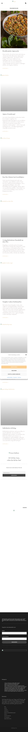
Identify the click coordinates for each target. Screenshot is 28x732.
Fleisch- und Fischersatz (8, 686)
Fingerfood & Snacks (21, 685)
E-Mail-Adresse (5, 636)
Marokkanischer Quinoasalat (11, 51)
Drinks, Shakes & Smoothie (8, 685)
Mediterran (13, 688)
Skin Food (18, 690)
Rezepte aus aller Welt (7, 690)
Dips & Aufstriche (15, 684)
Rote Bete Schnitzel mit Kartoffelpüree (13, 177)
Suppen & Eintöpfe (23, 690)
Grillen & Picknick (23, 686)
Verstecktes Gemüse (20, 691)
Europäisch (15, 685)
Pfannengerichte (11, 689)
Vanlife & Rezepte (10, 691)
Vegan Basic (15, 691)
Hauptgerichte (6, 687)
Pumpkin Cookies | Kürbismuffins (12, 302)
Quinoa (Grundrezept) (9, 114)
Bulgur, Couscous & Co (8, 684)
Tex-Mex (5, 691)
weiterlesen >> (5, 68)
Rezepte (22, 689)
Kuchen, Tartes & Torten (21, 687)
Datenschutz (15, 377)
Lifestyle (10, 688)
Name (3, 630)
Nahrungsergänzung (21, 688)
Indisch (16, 687)
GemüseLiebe (18, 686)
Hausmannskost (12, 687)
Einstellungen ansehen (14, 374)
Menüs (16, 688)
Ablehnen (14, 370)
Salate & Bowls (14, 690)
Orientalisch (6, 689)
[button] (26, 354)
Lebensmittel (6, 688)
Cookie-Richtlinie (10, 377)
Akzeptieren (14, 367)
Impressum (19, 377)
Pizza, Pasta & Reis (17, 689)
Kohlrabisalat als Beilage (9, 428)
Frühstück (14, 686)
